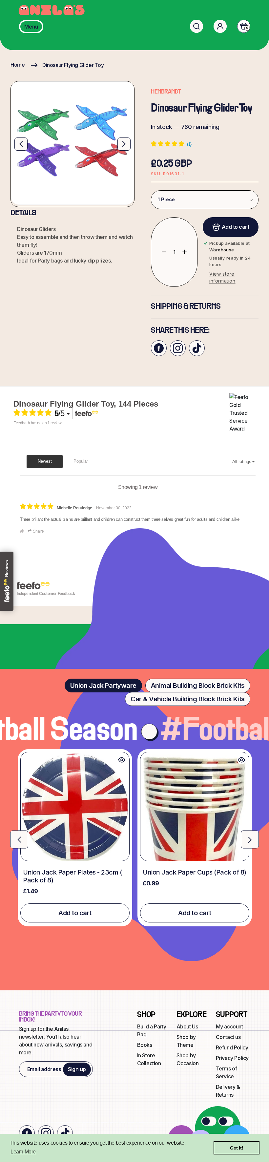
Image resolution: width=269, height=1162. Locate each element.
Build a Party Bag (151, 1030)
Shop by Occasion (187, 1059)
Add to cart (75, 913)
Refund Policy (232, 1047)
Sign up (77, 1069)
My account (229, 1026)
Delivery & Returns (228, 1091)
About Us (187, 1026)
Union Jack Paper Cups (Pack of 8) (194, 872)
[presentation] (19, 840)
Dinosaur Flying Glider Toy (73, 65)
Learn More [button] (23, 1151)
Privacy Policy (232, 1058)
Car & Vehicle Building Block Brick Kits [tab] (188, 699)
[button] (196, 26)
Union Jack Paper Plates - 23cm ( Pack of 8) (72, 876)
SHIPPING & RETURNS (185, 306)
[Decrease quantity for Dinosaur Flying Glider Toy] (159, 252)
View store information (222, 277)
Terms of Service (226, 1072)
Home (17, 64)
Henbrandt (166, 92)
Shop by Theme (186, 1041)
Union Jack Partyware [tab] (103, 685)
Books (144, 1045)
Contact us (228, 1037)
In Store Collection (149, 1059)
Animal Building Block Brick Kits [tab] (198, 685)
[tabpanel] (134, 838)
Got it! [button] (236, 1148)
